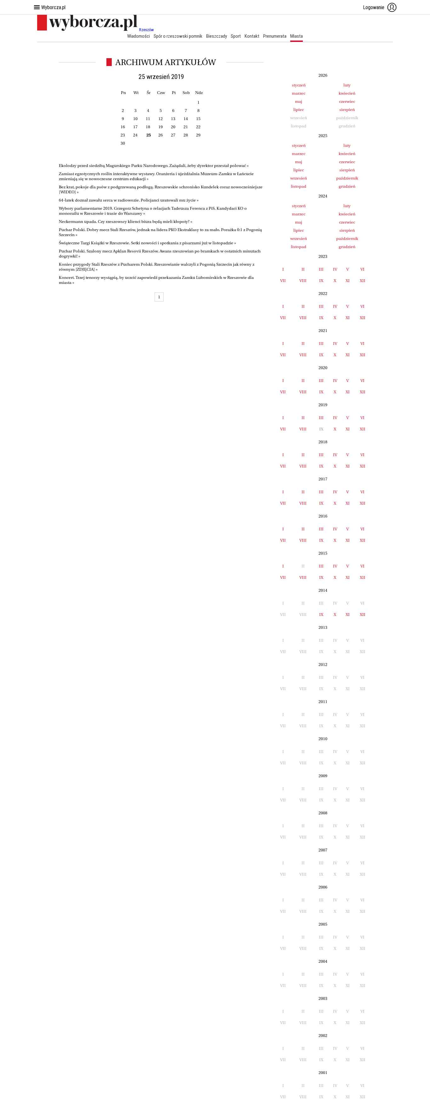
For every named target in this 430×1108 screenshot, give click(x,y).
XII (362, 280)
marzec (298, 93)
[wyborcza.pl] (88, 29)
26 (160, 135)
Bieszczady (216, 36)
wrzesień (298, 178)
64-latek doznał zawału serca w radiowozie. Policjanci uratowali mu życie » (129, 200)
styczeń (299, 85)
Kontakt (252, 36)
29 (198, 135)
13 (173, 118)
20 (173, 127)
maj (298, 101)
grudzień (347, 186)
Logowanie (373, 7)
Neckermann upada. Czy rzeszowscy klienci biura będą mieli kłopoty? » (125, 221)
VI (362, 269)
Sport (236, 36)
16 (123, 127)
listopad (298, 186)
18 (148, 127)
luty (347, 85)
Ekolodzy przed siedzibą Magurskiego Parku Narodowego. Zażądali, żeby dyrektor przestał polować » (154, 165)
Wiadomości (138, 36)
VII (283, 280)
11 (148, 118)
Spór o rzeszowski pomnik (178, 36)
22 (198, 127)
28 (186, 135)
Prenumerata (274, 36)
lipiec (298, 109)
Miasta (296, 36)
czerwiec (347, 101)
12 (160, 118)
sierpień (347, 109)
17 (135, 127)
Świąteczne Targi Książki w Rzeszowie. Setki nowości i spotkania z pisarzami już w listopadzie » (147, 243)
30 (123, 143)
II (303, 269)
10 (135, 118)
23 (123, 135)
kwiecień (347, 93)
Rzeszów (146, 29)
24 (135, 135)
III (321, 269)
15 (198, 118)
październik (347, 178)
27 (173, 135)
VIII (303, 280)
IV (335, 269)
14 (186, 118)
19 (160, 127)
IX (321, 280)
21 (186, 127)
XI (348, 280)
